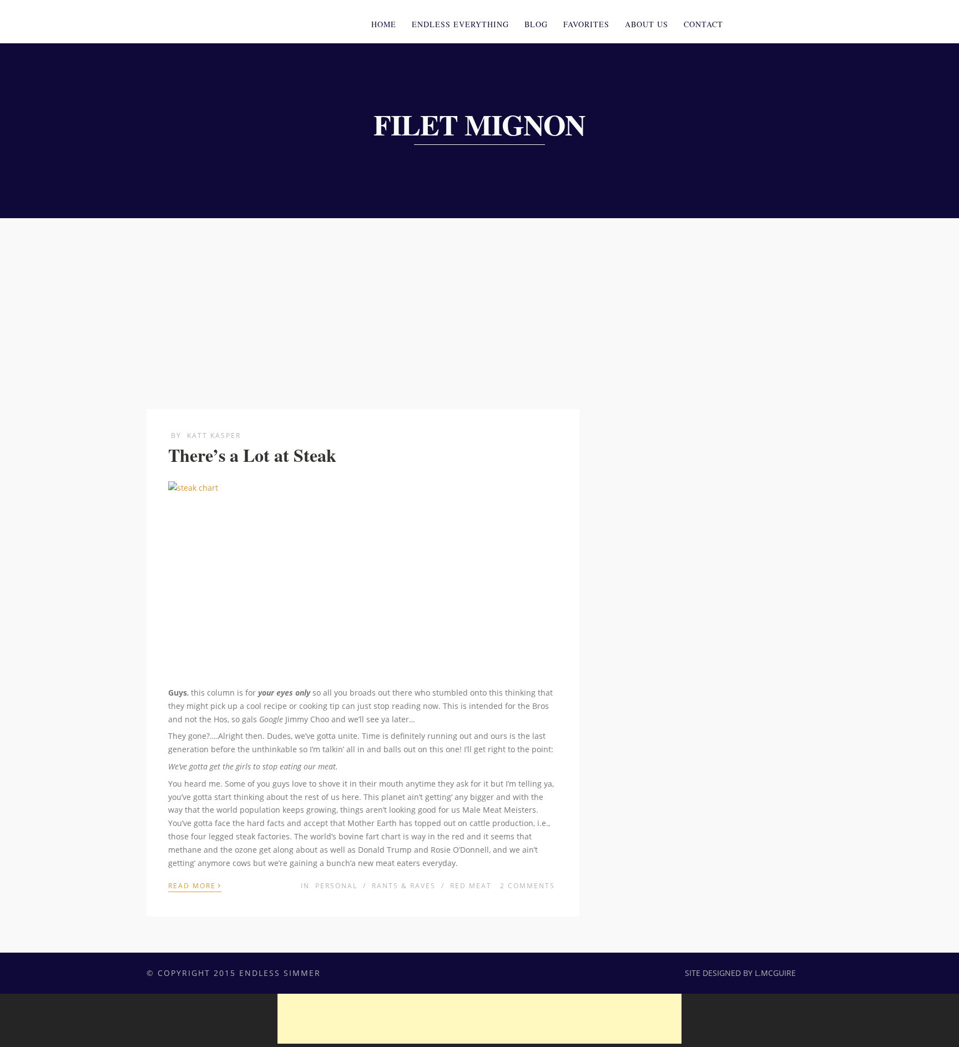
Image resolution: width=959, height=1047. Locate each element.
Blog (536, 24)
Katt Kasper (214, 435)
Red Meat (471, 885)
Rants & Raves (404, 885)
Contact (703, 24)
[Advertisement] (479, 301)
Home (383, 24)
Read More (194, 885)
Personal (336, 885)
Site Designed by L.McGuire (740, 973)
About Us (646, 24)
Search (805, 22)
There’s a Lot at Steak (252, 455)
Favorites (586, 24)
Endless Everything (460, 24)
